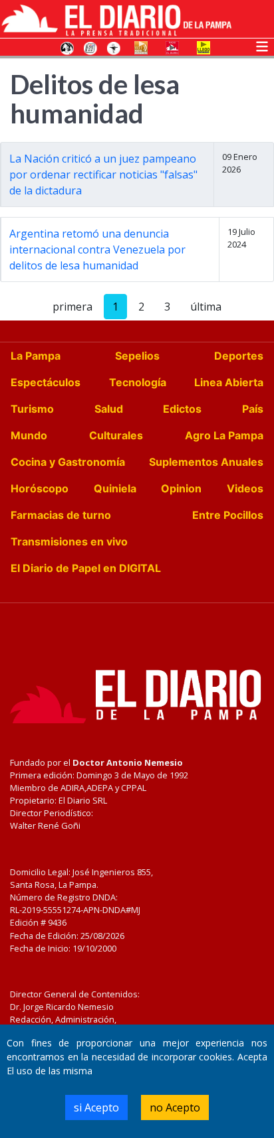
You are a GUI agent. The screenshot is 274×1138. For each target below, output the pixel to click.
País (252, 408)
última (205, 306)
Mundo (29, 435)
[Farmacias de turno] (113, 47)
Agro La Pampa (224, 435)
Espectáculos (45, 382)
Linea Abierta (228, 382)
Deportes (238, 355)
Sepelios (137, 355)
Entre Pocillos (227, 515)
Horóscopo (39, 488)
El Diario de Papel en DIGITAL (86, 568)
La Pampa (36, 355)
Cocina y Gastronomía (68, 461)
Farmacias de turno (61, 515)
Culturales (116, 435)
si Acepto (96, 1107)
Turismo (32, 408)
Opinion (181, 488)
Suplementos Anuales (206, 461)
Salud (108, 408)
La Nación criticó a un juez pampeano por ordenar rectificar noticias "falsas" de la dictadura (103, 174)
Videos (245, 488)
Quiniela (115, 488)
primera (72, 306)
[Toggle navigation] (262, 45)
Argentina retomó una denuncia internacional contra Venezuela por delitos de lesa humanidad (97, 249)
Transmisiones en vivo (69, 541)
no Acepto (175, 1107)
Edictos (182, 408)
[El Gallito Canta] (67, 47)
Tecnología (137, 382)
